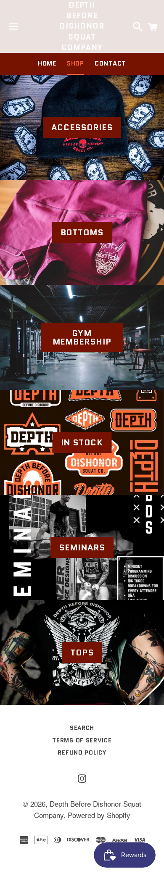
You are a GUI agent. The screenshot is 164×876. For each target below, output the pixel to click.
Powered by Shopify (99, 815)
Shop (75, 63)
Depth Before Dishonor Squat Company (82, 26)
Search (82, 727)
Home (47, 63)
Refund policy (82, 752)
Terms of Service (81, 740)
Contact (110, 63)
